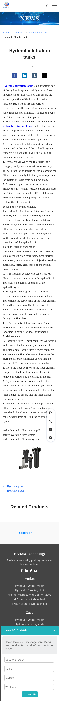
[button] (14, 75)
